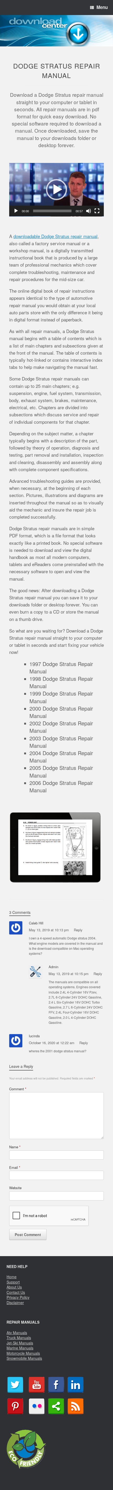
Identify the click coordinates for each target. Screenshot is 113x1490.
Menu (102, 7)
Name (14, 1146)
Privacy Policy (18, 1297)
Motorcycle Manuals (23, 1353)
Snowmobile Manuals (24, 1358)
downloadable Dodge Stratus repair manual (55, 236)
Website (15, 1187)
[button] (56, 189)
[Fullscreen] (97, 211)
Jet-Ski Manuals (20, 1343)
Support (13, 1282)
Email (14, 1167)
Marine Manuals (20, 1348)
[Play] (16, 211)
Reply (78, 929)
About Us (14, 1287)
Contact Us (16, 1292)
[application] (56, 189)
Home (12, 1276)
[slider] (52, 211)
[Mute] (88, 211)
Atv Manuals (17, 1332)
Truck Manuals (19, 1337)
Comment (17, 1088)
